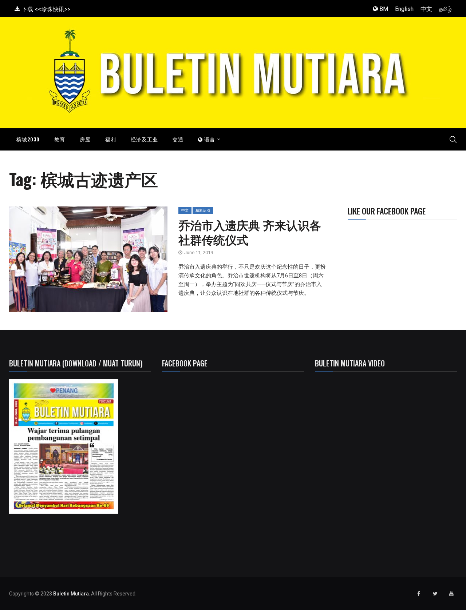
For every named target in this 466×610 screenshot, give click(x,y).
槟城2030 (28, 139)
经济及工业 (144, 139)
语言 (209, 139)
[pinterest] (127, 261)
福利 (110, 139)
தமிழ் (445, 8)
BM (383, 8)
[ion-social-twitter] (435, 593)
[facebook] (59, 261)
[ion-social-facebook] (418, 593)
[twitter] (77, 261)
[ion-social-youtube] (451, 593)
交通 (178, 139)
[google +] (94, 261)
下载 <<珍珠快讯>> (45, 9)
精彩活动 (203, 210)
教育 (59, 139)
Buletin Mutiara (71, 594)
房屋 (85, 139)
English (404, 8)
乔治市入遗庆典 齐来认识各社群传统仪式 (249, 232)
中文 (426, 8)
